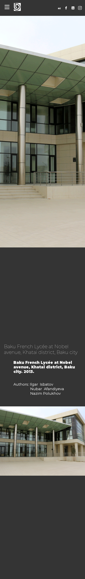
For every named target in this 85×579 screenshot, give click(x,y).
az (59, 8)
